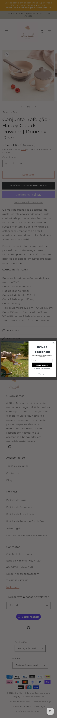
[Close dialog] (54, 343)
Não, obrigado (42, 374)
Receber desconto (42, 365)
